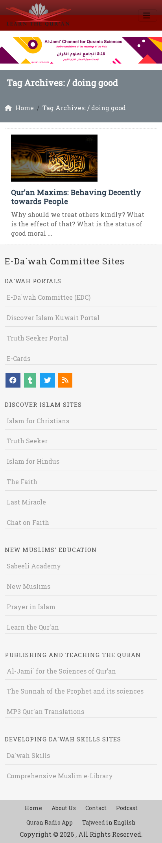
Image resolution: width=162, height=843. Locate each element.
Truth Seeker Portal (37, 338)
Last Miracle (26, 502)
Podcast (127, 808)
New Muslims (28, 586)
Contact (96, 808)
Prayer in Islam (31, 607)
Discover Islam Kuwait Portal (53, 317)
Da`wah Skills (28, 755)
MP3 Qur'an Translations (45, 711)
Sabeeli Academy (34, 566)
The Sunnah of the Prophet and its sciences (75, 691)
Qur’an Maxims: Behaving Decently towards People (76, 196)
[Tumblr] (30, 380)
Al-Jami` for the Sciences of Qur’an (61, 671)
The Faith (22, 481)
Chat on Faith (28, 522)
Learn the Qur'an (33, 627)
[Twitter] (47, 380)
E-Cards (18, 358)
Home (33, 808)
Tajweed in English (109, 822)
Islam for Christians (38, 421)
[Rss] (65, 380)
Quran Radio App (49, 822)
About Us (64, 808)
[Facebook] (13, 380)
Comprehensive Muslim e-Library (60, 776)
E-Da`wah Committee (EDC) (48, 297)
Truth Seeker (27, 441)
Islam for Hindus (33, 461)
